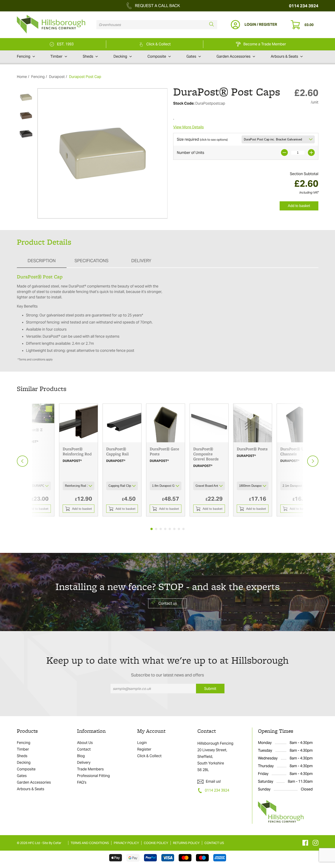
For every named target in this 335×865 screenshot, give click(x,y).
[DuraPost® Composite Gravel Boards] (209, 423)
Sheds (88, 56)
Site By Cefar (51, 843)
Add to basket (299, 206)
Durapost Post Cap (85, 76)
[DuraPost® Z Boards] (35, 413)
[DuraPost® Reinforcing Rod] (78, 423)
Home (22, 76)
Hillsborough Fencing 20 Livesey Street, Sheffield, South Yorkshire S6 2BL (215, 756)
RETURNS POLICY (186, 843)
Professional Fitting (93, 775)
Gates (191, 56)
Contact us (167, 603)
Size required (202, 139)
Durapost (57, 76)
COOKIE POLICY (156, 843)
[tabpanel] (78, 460)
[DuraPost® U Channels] (296, 423)
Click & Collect (149, 756)
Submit (210, 688)
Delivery (83, 762)
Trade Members (90, 769)
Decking (120, 56)
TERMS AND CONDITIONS (90, 843)
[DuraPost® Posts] (252, 423)
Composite (156, 56)
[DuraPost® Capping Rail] (122, 423)
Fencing (23, 56)
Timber (56, 56)
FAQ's (81, 782)
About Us (85, 742)
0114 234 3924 (303, 5)
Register (144, 749)
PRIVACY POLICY (126, 843)
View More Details (188, 127)
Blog (81, 756)
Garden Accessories (233, 56)
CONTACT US (214, 843)
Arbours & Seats (284, 56)
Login (142, 742)
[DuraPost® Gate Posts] (165, 423)
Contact (84, 749)
